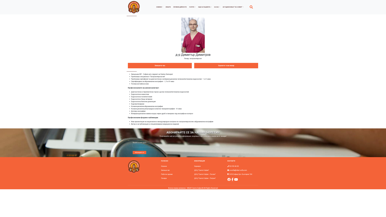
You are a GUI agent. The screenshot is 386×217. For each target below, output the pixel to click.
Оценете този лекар (226, 66)
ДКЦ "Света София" (201, 170)
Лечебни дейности (180, 7)
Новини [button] (159, 7)
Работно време (167, 174)
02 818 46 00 (234, 166)
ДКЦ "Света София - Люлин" (205, 174)
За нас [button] (216, 7)
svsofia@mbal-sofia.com (238, 170)
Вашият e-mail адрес (140, 142)
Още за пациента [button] (204, 7)
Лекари (168, 7)
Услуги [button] (192, 7)
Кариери (197, 166)
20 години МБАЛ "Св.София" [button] (232, 7)
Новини (164, 166)
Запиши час (165, 170)
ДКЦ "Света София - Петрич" (205, 178)
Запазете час (160, 66)
